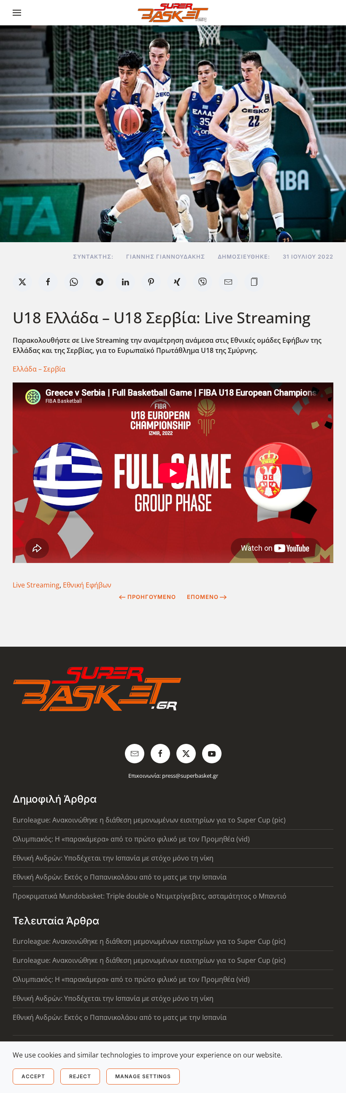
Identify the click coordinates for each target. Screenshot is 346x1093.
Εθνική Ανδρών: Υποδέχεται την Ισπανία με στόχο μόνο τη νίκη (113, 858)
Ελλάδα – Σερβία (39, 369)
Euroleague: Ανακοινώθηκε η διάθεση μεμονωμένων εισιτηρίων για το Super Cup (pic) (149, 820)
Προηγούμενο (151, 596)
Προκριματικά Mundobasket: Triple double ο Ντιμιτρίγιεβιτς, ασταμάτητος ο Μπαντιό (150, 896)
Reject (80, 1076)
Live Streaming (36, 585)
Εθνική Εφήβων (87, 585)
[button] (17, 12)
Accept (33, 1076)
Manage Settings (143, 1076)
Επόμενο (203, 596)
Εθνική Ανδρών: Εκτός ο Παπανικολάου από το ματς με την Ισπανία (120, 877)
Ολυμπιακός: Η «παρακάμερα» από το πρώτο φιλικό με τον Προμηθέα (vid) (131, 839)
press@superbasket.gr (190, 775)
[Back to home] (173, 12)
